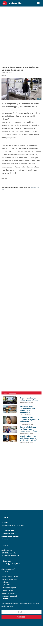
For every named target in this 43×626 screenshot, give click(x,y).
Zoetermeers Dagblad (9, 596)
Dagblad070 (6, 585)
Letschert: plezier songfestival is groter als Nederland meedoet (29, 420)
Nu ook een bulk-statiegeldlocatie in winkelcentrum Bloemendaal (27, 409)
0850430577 (8, 561)
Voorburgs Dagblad (8, 593)
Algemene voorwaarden (10, 536)
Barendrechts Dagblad (9, 579)
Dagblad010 (6, 582)
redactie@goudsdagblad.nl (11, 564)
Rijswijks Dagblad (7, 590)
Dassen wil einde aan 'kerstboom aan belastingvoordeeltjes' (28, 429)
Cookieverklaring (8, 530)
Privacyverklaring (8, 533)
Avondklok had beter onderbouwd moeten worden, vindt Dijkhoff (28, 438)
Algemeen (5, 569)
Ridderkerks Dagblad (9, 587)
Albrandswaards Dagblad (10, 576)
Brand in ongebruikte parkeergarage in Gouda (29, 399)
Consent (5, 539)
